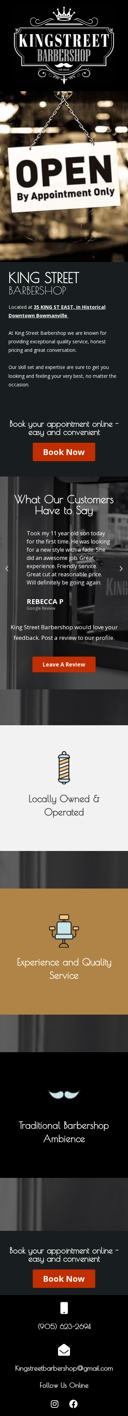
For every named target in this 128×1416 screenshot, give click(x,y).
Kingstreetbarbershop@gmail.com (64, 1368)
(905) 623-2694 (64, 1326)
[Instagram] (54, 1404)
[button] (6, 568)
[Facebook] (73, 1404)
